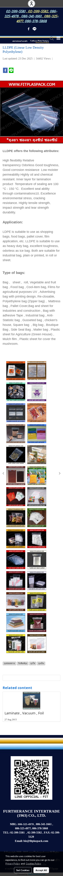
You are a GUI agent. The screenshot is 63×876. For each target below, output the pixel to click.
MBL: (13, 824)
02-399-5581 (17, 832)
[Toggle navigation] (58, 38)
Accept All (41, 870)
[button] (50, 38)
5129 (31, 836)
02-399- (55, 832)
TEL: (6, 832)
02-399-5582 (38, 10)
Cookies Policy (33, 863)
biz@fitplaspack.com (35, 840)
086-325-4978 (26, 824)
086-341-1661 (44, 824)
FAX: (47, 832)
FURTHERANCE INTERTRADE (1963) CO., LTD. (31, 813)
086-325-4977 (23, 828)
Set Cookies (22, 870)
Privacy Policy (12, 863)
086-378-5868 (36, 20)
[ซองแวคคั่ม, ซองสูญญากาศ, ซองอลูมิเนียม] (34, 836)
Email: (19, 840)
